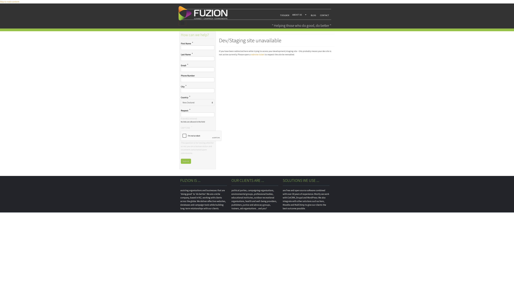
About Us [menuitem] (297, 14)
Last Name (186, 54)
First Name (186, 43)
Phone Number (188, 75)
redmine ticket (257, 54)
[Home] (204, 13)
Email (183, 65)
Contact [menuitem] (324, 15)
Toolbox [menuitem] (284, 15)
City (182, 86)
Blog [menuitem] (313, 15)
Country (184, 97)
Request (184, 110)
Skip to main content (9, 1)
